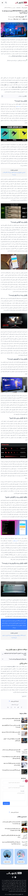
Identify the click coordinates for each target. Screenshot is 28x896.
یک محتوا (18, 106)
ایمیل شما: (21, 786)
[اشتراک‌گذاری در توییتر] (18, 707)
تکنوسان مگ (24, 7)
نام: (23, 781)
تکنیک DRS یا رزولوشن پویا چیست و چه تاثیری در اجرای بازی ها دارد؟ (14, 636)
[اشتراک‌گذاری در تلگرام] (14, 707)
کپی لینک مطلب (14, 704)
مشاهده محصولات (21, 862)
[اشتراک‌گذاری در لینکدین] (8, 707)
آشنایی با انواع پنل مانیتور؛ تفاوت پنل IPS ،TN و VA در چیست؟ (14, 174)
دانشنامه (18, 7)
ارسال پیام (6, 803)
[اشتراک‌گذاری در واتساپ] (11, 707)
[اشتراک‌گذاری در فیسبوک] (21, 707)
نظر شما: (22, 791)
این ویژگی (15, 541)
